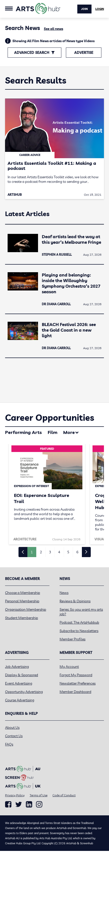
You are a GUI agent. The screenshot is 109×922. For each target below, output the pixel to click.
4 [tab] (59, 552)
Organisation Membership (25, 609)
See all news (53, 29)
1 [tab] (32, 552)
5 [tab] (68, 552)
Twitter (18, 804)
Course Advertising (19, 700)
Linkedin (29, 804)
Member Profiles (72, 639)
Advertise (83, 52)
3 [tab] (50, 552)
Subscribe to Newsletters (79, 630)
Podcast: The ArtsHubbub (79, 622)
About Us (12, 727)
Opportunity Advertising (24, 691)
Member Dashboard (75, 691)
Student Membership (21, 618)
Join (84, 9)
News (64, 592)
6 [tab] (77, 552)
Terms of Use (38, 795)
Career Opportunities (49, 417)
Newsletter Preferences (78, 683)
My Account (69, 666)
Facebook (8, 804)
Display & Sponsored (21, 675)
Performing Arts (23, 432)
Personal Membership (22, 601)
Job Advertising (17, 666)
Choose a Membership (22, 592)
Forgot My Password (76, 675)
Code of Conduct (64, 795)
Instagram (39, 804)
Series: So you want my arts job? (81, 611)
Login (99, 9)
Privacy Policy (15, 795)
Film (52, 432)
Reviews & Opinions (75, 601)
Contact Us (14, 736)
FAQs (9, 744)
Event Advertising (18, 683)
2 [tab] (41, 552)
